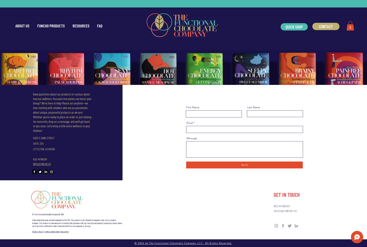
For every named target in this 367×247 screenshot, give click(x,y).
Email (190, 122)
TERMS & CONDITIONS (51, 232)
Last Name (253, 107)
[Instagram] (51, 171)
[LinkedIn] (45, 171)
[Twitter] (40, 171)
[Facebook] (34, 171)
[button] (350, 25)
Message (192, 138)
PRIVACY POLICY (37, 232)
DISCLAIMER (64, 232)
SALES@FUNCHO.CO (285, 211)
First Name (192, 107)
